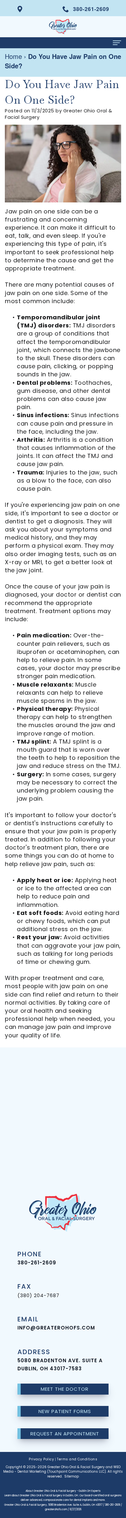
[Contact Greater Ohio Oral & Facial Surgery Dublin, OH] (20, 8)
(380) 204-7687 (38, 1295)
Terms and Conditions (77, 1459)
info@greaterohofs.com (56, 1327)
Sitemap (71, 1476)
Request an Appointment (64, 1433)
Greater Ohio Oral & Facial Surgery (76, 1467)
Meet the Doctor (65, 1389)
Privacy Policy (41, 1459)
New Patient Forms (64, 1411)
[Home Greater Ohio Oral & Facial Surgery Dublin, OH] (63, 27)
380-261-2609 (36, 1262)
